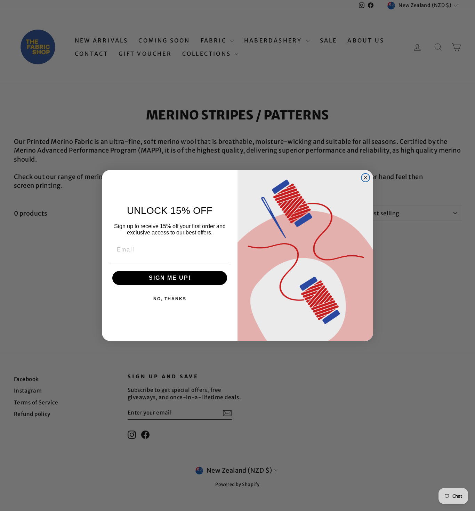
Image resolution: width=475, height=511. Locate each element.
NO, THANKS (169, 298)
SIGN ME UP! (170, 278)
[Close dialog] (365, 177)
